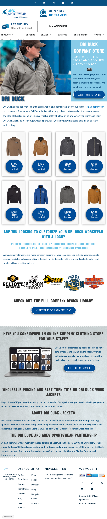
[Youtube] (63, 3)
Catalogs (62, 35)
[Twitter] (44, 3)
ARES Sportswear (94, 106)
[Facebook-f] (35, 3)
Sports (97, 35)
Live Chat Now (19, 24)
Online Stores (80, 35)
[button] (6, 283)
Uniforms (30, 35)
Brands (44, 35)
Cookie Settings (8, 517)
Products (6, 35)
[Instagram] (53, 3)
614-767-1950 (56, 11)
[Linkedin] (72, 3)
